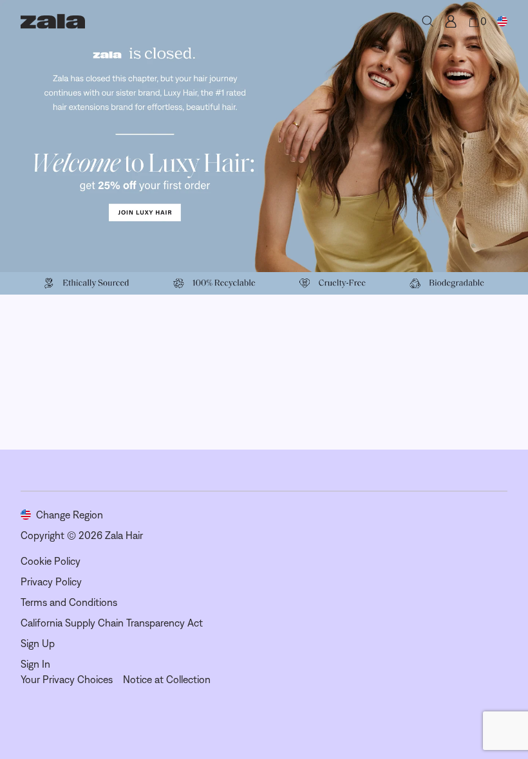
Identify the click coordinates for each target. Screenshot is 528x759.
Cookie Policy (50, 561)
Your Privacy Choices (67, 679)
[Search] (427, 21)
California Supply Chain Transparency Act (112, 622)
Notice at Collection (167, 679)
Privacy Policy (51, 581)
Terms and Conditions (69, 602)
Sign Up (38, 643)
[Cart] (473, 21)
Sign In (35, 664)
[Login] (450, 21)
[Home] (53, 21)
